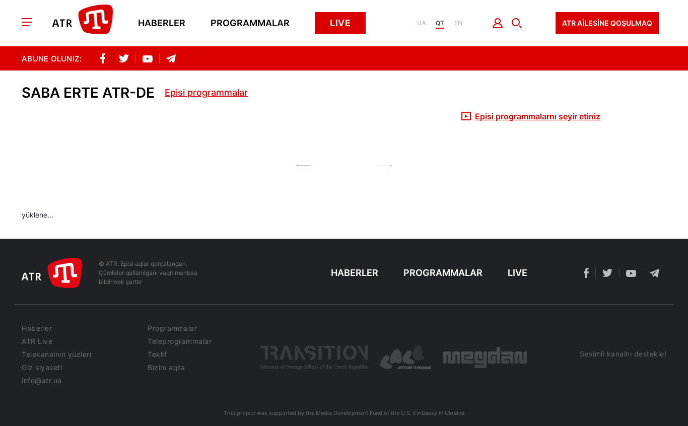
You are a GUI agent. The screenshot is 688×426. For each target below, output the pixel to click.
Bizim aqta (166, 367)
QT (440, 23)
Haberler (161, 23)
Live (340, 23)
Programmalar (250, 23)
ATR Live (37, 341)
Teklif (157, 354)
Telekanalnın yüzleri (56, 354)
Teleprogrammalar (180, 341)
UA (421, 23)
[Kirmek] (498, 23)
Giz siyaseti (42, 367)
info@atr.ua (42, 380)
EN (458, 23)
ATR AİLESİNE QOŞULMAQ (607, 23)
